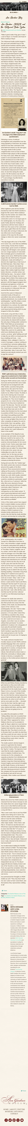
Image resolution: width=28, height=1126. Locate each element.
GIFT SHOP (18, 1112)
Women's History (10, 897)
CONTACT (14, 1114)
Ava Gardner (7, 896)
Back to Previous (5, 22)
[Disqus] (14, 1030)
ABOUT (13, 1109)
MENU (24, 1)
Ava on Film (22, 893)
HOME (5, 1109)
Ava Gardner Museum (13, 893)
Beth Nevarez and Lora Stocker (12, 30)
